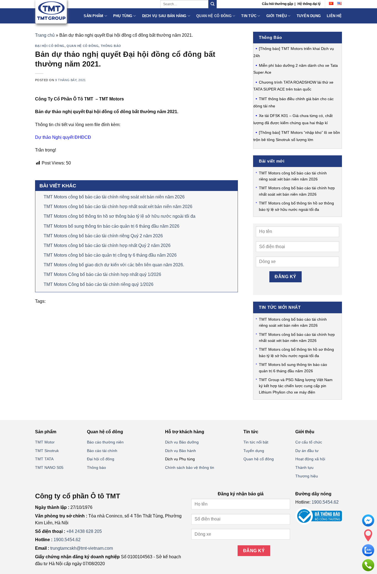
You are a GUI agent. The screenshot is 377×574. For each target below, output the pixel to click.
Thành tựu (304, 467)
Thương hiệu (306, 476)
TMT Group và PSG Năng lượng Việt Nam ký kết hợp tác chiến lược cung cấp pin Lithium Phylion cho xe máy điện (296, 386)
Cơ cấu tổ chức (308, 442)
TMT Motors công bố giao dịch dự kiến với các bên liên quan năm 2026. (114, 264)
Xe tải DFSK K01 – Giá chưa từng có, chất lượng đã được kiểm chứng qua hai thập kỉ (293, 119)
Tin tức (248, 16)
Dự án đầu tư (306, 450)
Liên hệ (334, 16)
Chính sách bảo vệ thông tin (189, 467)
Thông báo (111, 45)
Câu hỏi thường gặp (277, 4)
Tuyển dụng (309, 16)
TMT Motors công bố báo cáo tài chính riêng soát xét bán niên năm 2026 (114, 197)
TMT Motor (45, 442)
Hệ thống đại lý (309, 4)
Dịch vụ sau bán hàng (164, 16)
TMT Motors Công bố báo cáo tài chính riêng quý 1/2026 (98, 284)
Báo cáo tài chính (102, 450)
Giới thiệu (276, 16)
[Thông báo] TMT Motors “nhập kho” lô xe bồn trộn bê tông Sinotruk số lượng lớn (296, 136)
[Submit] (212, 4)
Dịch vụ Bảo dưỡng (182, 442)
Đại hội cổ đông (50, 45)
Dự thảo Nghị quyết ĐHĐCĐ (63, 137)
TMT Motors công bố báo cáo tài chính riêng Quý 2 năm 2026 (103, 235)
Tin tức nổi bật (255, 442)
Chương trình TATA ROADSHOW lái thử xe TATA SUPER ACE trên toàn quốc (293, 86)
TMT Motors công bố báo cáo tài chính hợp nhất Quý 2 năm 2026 (107, 245)
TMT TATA (44, 459)
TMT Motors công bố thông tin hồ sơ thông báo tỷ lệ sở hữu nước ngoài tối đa (119, 216)
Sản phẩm (93, 16)
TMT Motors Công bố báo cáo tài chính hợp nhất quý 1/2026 (102, 274)
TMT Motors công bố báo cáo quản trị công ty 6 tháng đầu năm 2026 (110, 255)
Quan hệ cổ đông (214, 16)
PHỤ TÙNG (122, 16)
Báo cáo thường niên (105, 442)
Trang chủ (45, 35)
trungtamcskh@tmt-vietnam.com (81, 548)
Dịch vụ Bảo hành (180, 450)
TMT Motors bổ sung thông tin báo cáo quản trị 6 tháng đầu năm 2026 (111, 226)
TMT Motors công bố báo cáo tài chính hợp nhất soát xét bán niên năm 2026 (118, 206)
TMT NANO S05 (49, 467)
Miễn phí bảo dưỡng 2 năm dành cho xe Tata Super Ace (295, 69)
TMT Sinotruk (47, 450)
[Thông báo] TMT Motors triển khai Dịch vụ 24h (293, 52)
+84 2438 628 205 (84, 531)
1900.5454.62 (67, 539)
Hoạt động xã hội (310, 459)
